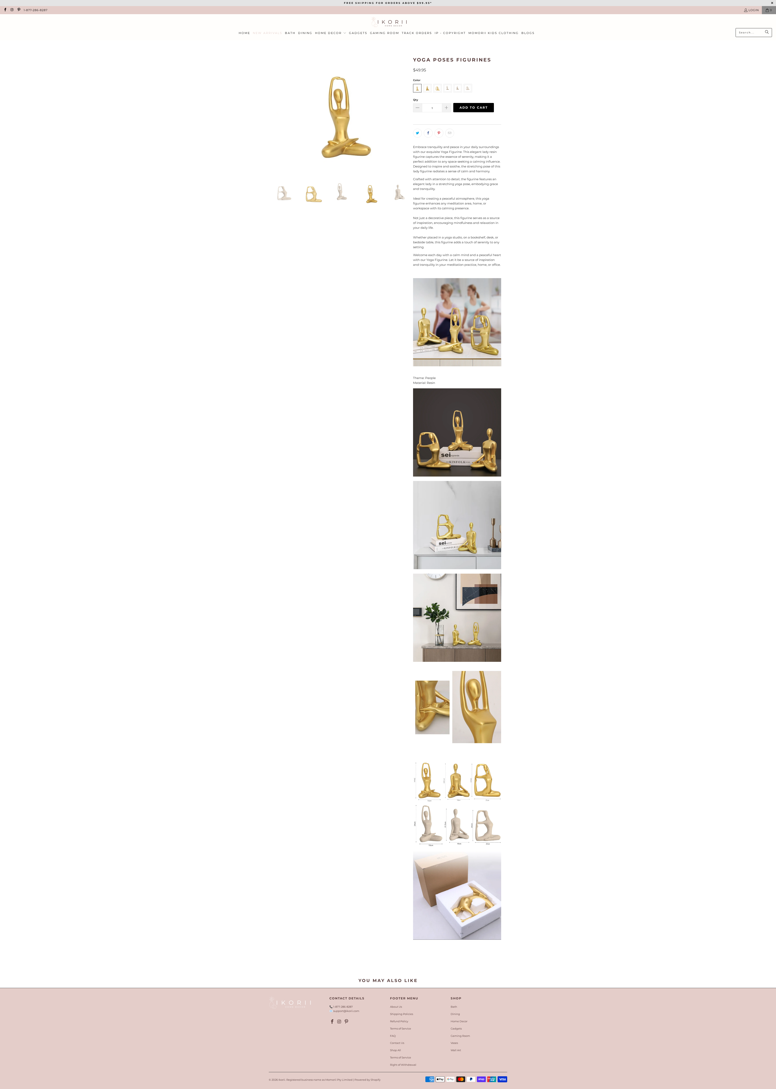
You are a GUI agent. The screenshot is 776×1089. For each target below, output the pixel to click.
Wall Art (456, 1050)
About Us (396, 1006)
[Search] (767, 32)
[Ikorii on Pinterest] (19, 10)
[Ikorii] (388, 22)
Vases (454, 1043)
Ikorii (281, 1079)
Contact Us (397, 1043)
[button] (330, 33)
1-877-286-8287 (35, 10)
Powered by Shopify (367, 1079)
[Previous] (278, 113)
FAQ (393, 1035)
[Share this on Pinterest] (438, 133)
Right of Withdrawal (403, 1064)
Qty (415, 99)
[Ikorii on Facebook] (5, 10)
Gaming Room (460, 1035)
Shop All (395, 1050)
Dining (455, 1014)
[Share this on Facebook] (428, 133)
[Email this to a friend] (449, 133)
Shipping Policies (401, 1014)
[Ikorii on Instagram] (12, 10)
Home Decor (459, 1021)
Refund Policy (399, 1021)
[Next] (406, 113)
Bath (454, 1006)
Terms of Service (400, 1028)
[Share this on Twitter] (417, 133)
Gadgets (456, 1028)
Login (754, 10)
